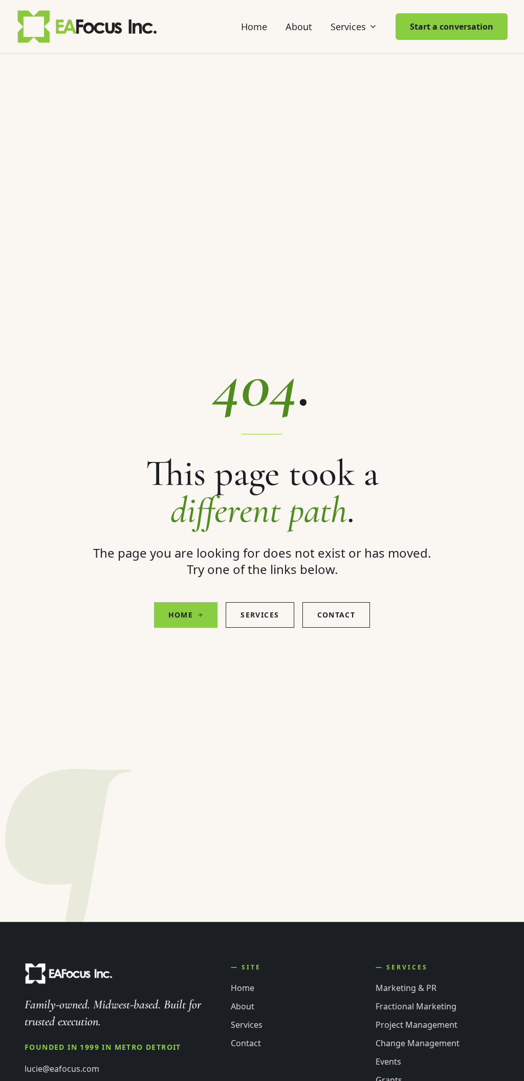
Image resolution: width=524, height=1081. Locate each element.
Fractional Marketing (416, 1006)
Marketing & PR (406, 988)
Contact (336, 615)
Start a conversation (451, 26)
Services (348, 26)
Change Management (418, 1043)
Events (388, 1061)
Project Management (416, 1024)
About (299, 26)
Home (254, 26)
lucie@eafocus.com (62, 1068)
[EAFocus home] (87, 26)
